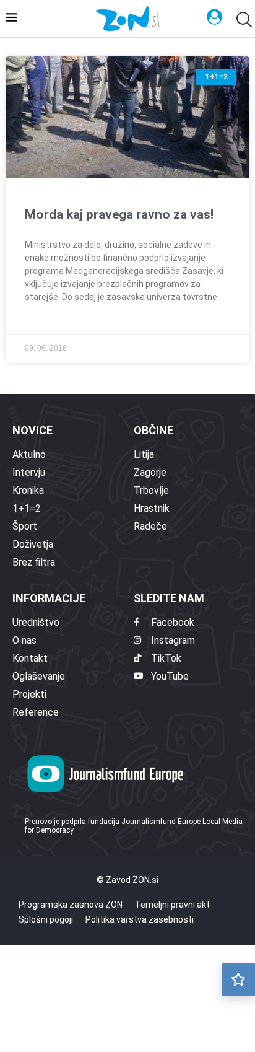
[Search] (242, 19)
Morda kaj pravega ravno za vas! (119, 214)
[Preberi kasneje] (238, 979)
